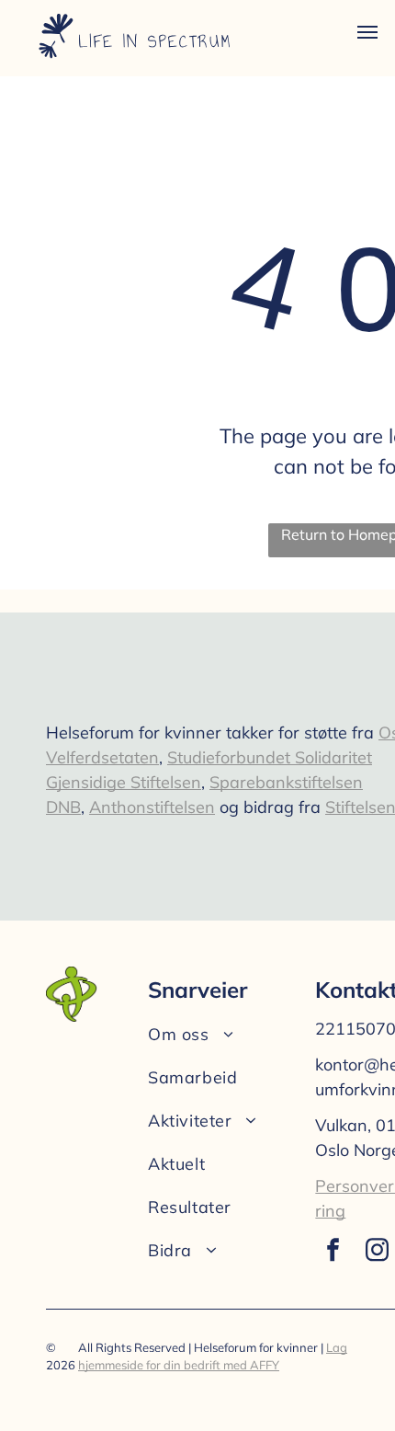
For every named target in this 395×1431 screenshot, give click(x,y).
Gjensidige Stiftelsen (123, 782)
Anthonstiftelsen (152, 807)
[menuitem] (228, 1034)
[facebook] (332, 1252)
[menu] (367, 32)
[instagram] (376, 1252)
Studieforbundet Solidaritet (269, 757)
